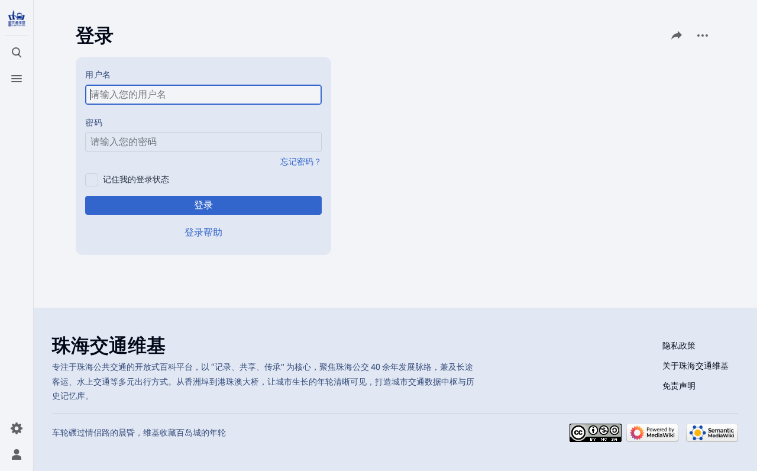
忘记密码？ (301, 161)
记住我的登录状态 (136, 179)
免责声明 (678, 386)
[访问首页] (16, 19)
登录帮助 (203, 232)
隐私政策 (678, 345)
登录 (203, 205)
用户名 (98, 74)
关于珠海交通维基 (695, 365)
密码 (93, 122)
